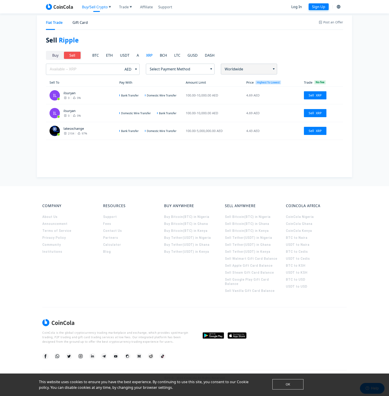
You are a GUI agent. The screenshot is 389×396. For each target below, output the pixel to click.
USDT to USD (296, 286)
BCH (163, 55)
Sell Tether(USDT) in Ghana (248, 244)
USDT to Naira (298, 244)
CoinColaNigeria (300, 217)
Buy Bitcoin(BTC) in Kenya (186, 231)
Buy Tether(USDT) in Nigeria (187, 237)
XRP (149, 55)
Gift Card (80, 22)
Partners (110, 237)
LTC (177, 55)
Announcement (55, 224)
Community (51, 244)
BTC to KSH (295, 265)
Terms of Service (56, 231)
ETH (109, 55)
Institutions (52, 251)
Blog (107, 251)
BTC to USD (295, 279)
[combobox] (179, 69)
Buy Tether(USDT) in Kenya (186, 251)
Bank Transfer (130, 95)
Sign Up (318, 6)
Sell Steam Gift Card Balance (249, 272)
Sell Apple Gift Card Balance (249, 265)
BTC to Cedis (297, 251)
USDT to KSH (297, 272)
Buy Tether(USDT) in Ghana (187, 244)
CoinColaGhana (299, 224)
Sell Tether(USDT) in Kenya (247, 251)
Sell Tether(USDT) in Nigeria (248, 237)
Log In (296, 6)
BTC (95, 55)
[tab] (54, 22)
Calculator (112, 244)
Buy (55, 55)
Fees (107, 224)
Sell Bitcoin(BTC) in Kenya (247, 231)
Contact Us (112, 231)
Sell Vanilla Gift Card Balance (250, 291)
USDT (124, 55)
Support (110, 217)
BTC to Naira (297, 237)
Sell (72, 55)
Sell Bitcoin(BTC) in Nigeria (248, 217)
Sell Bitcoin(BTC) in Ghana (247, 224)
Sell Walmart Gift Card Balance (251, 258)
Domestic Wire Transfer (161, 95)
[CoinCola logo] (59, 6)
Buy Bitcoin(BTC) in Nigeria (186, 217)
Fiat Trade (54, 22)
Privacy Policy (54, 237)
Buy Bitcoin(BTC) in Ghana (186, 224)
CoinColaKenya (299, 231)
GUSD (193, 55)
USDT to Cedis (298, 258)
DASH (210, 55)
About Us (50, 217)
